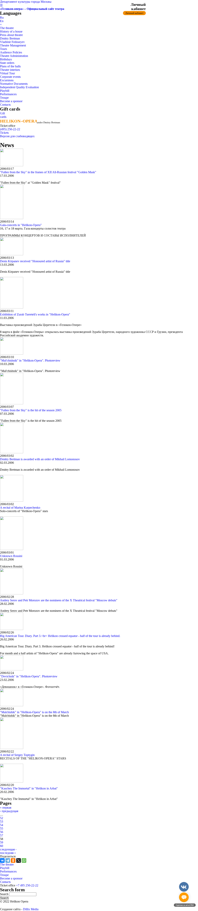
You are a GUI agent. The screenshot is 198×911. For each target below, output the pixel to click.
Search (4, 894)
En (1, 21)
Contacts (5, 104)
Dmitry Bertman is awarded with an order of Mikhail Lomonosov (40, 459)
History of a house (11, 31)
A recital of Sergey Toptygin (17, 755)
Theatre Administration (14, 55)
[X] (18, 860)
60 (1, 846)
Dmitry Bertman (10, 38)
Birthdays (6, 59)
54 (1, 825)
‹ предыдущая (9, 811)
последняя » (8, 852)
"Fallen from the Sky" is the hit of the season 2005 (30, 410)
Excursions (7, 80)
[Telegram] (7, 860)
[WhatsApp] (24, 860)
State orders (7, 62)
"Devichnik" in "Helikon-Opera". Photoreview (28, 676)
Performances (8, 94)
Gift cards (3, 115)
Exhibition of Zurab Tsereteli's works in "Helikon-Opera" (35, 314)
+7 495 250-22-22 (27, 885)
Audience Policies (11, 52)
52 (1, 818)
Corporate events (10, 76)
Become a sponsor (11, 101)
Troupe (4, 97)
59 (1, 842)
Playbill (4, 90)
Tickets (4, 132)
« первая (5, 807)
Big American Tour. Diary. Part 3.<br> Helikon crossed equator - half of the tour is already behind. (60, 636)
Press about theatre (11, 35)
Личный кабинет (134, 13)
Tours (3, 49)
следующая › (8, 849)
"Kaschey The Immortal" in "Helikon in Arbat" (29, 788)
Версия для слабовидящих (17, 136)
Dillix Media (30, 909)
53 (1, 821)
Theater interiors (10, 69)
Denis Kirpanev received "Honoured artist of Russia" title (35, 261)
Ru (2, 17)
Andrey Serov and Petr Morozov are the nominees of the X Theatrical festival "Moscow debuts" (58, 600)
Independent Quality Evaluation (19, 87)
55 (1, 828)
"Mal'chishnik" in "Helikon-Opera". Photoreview (30, 360)
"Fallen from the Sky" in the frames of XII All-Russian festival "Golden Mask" (48, 172)
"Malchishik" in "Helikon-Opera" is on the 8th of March (34, 712)
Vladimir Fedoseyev (12, 42)
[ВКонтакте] (2, 860)
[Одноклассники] (13, 860)
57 (1, 835)
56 (1, 832)
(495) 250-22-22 (10, 129)
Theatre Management (13, 45)
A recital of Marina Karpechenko (20, 507)
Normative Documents (14, 83)
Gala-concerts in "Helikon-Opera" (21, 225)
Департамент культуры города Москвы (25, 1)
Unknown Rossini (11, 556)
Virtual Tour (7, 73)
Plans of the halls (10, 66)
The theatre (7, 28)
